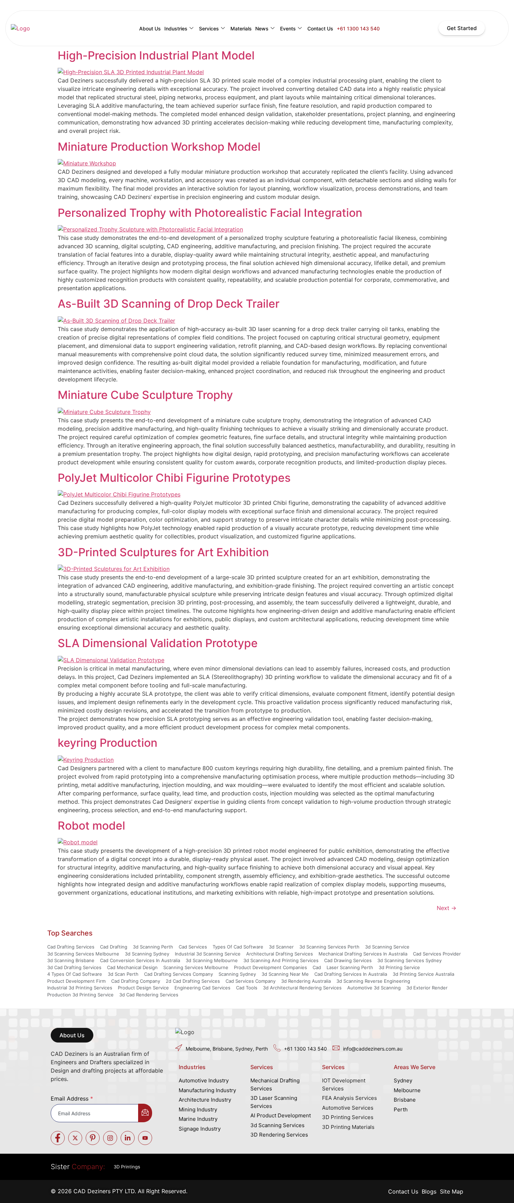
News (262, 28)
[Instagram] (110, 1138)
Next (446, 907)
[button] (72, 1035)
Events (288, 28)
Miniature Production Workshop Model (159, 146)
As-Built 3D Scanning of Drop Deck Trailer (168, 303)
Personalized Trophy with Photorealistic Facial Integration (210, 213)
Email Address (72, 1098)
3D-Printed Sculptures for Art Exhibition (163, 552)
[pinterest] (93, 1138)
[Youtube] (145, 1138)
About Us (150, 28)
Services (209, 28)
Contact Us (320, 28)
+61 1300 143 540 (358, 28)
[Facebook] (58, 1138)
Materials (241, 28)
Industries (175, 28)
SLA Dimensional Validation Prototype (158, 643)
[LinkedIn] (128, 1138)
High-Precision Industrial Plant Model (156, 55)
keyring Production (107, 743)
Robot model (91, 825)
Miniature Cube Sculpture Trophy (145, 395)
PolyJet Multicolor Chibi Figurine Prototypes (174, 478)
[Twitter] (75, 1138)
